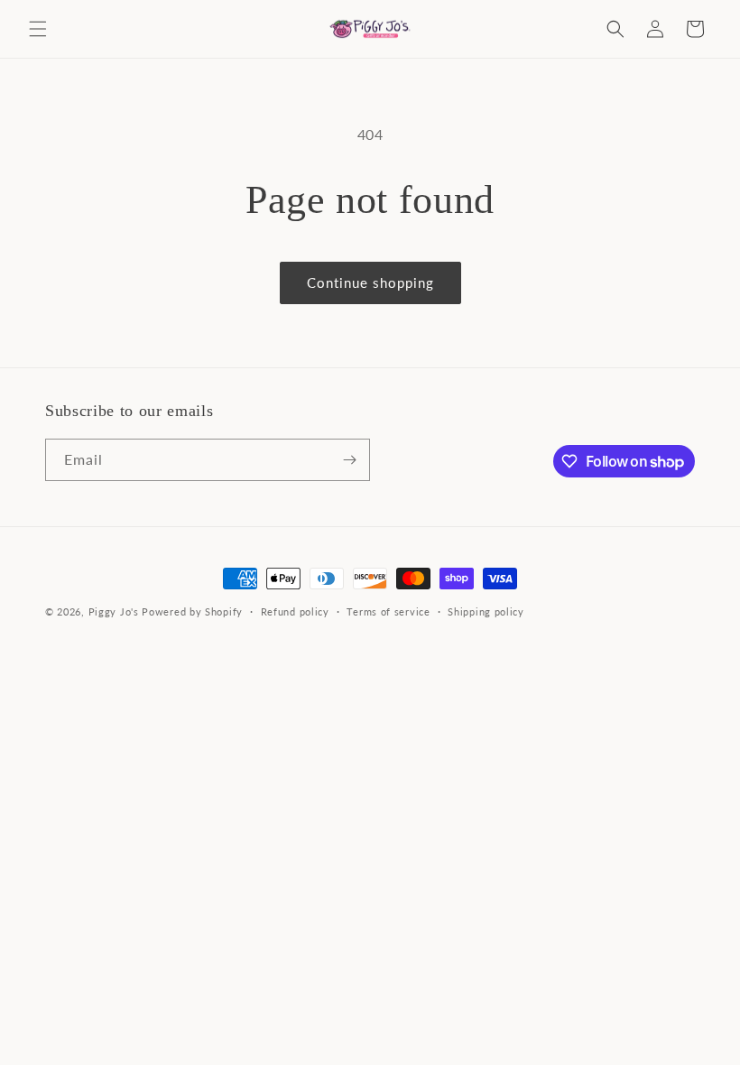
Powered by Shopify (192, 611)
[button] (38, 29)
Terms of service (388, 611)
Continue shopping (370, 282)
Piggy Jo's (113, 611)
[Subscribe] (349, 460)
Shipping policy (486, 611)
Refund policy (295, 611)
